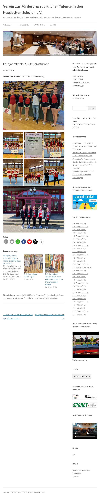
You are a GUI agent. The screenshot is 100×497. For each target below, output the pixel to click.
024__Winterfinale (79, 248)
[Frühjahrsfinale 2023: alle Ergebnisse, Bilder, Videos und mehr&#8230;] (13, 267)
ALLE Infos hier (78, 98)
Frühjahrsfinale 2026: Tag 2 (30, 275)
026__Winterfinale (79, 230)
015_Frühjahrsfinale (80, 311)
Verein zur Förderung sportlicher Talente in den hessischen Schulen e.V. (43, 9)
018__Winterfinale (79, 286)
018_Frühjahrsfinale (80, 283)
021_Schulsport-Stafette (82, 267)
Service (53, 25)
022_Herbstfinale (79, 261)
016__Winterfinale (79, 305)
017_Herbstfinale (79, 289)
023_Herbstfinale (79, 251)
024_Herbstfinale (79, 242)
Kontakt (76, 476)
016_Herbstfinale (79, 298)
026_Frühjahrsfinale (80, 226)
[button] (6, 241)
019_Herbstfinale (79, 270)
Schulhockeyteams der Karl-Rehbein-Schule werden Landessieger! (83, 174)
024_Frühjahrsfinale (80, 245)
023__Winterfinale (79, 258)
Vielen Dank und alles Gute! (83, 143)
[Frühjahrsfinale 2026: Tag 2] (33, 263)
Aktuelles (7, 25)
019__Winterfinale (79, 277)
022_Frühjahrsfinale (80, 264)
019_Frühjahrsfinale (80, 273)
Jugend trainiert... (13, 298)
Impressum (77, 473)
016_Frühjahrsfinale (80, 302)
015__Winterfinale (79, 314)
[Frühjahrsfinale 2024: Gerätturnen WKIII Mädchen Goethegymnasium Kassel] (54, 263)
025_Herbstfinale (79, 233)
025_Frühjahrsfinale (80, 236)
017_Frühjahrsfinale (80, 292)
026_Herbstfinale (79, 223)
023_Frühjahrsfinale (50, 298)
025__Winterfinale (79, 239)
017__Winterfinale (79, 295)
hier (81, 86)
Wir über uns (39, 25)
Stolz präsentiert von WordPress (33, 492)
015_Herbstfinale (79, 308)
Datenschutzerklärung (81, 470)
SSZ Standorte (23, 25)
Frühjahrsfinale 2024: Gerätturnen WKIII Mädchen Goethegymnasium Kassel (54, 279)
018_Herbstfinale (79, 280)
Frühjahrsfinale (50, 295)
